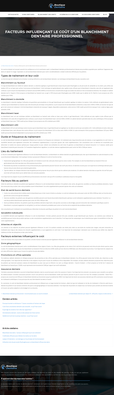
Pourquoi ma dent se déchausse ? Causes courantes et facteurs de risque (23, 303)
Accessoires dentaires (91, 14)
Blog (105, 14)
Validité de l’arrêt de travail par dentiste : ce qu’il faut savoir (20, 316)
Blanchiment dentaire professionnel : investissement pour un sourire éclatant (25, 293)
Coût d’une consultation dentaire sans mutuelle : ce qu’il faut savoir (22, 306)
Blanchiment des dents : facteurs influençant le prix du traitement (21, 332)
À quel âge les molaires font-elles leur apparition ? (17, 309)
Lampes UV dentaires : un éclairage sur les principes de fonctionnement (23, 339)
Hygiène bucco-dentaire (69, 14)
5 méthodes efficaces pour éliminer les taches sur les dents (19, 336)
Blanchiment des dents (47, 14)
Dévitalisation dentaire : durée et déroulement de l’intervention (21, 313)
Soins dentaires (28, 14)
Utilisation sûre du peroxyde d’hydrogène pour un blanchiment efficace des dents (26, 342)
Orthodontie (13, 14)
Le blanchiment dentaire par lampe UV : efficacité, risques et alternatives (90, 293)
